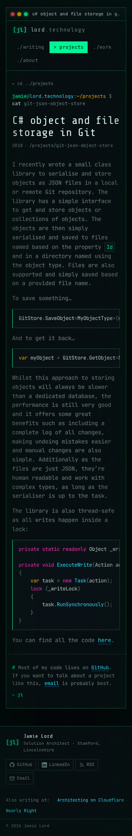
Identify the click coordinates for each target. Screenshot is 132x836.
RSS (90, 764)
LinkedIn (59, 764)
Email (23, 778)
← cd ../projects (32, 83)
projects (71, 47)
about (30, 60)
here (104, 640)
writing (33, 47)
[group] (66, 318)
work (105, 47)
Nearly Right (21, 811)
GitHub (100, 667)
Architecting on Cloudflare (90, 800)
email (51, 683)
